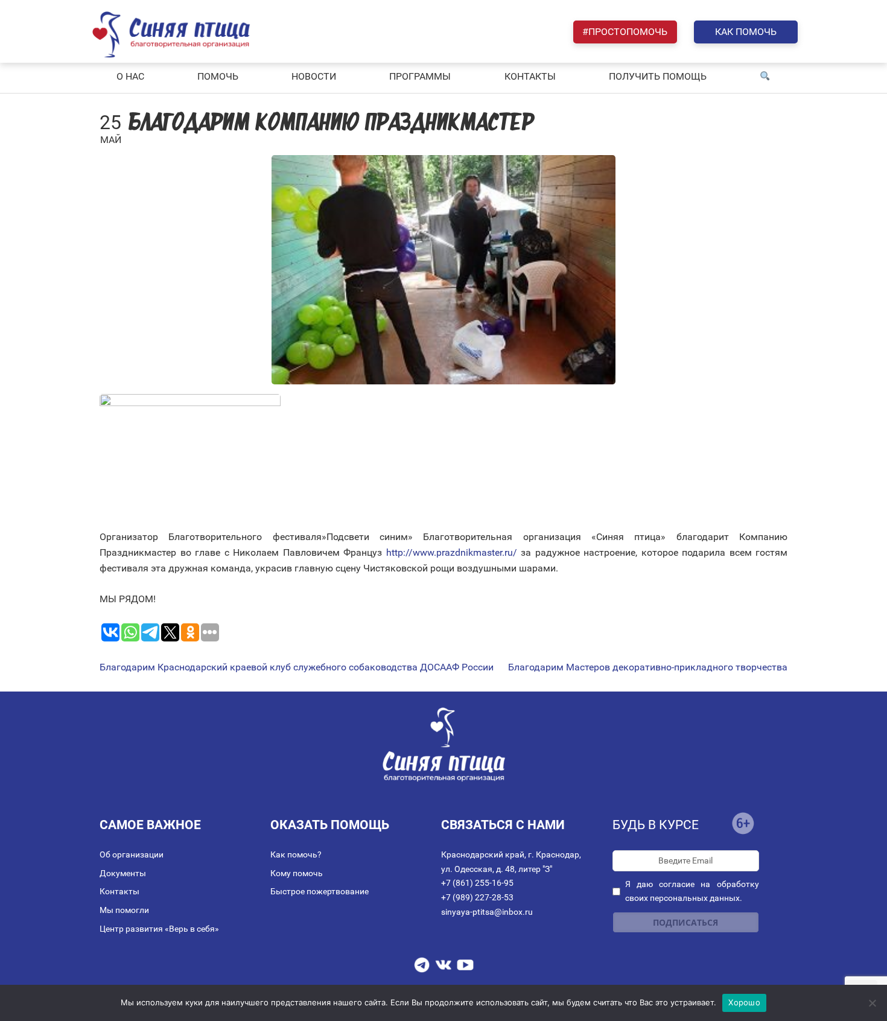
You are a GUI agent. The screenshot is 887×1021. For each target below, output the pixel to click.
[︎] (765, 76)
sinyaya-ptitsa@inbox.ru (487, 912)
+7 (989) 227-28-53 (477, 897)
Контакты (119, 891)
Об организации (132, 854)
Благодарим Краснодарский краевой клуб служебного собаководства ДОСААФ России (297, 667)
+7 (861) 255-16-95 (477, 883)
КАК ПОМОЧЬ (746, 31)
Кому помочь (296, 873)
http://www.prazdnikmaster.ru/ (451, 552)
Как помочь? (296, 854)
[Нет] (872, 1003)
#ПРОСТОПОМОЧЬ (624, 31)
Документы (123, 873)
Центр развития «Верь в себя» (159, 929)
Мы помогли (124, 910)
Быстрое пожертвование (319, 891)
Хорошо (744, 1002)
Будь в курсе (655, 825)
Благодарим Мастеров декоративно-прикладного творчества (647, 667)
